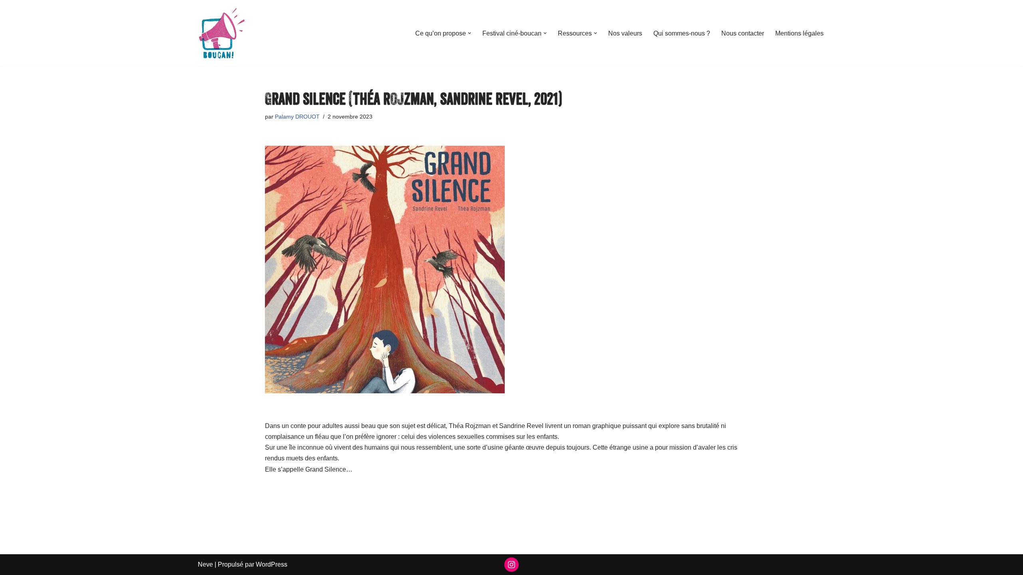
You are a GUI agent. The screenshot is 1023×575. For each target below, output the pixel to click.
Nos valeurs (625, 33)
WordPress (271, 564)
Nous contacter (742, 33)
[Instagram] (511, 564)
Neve (205, 564)
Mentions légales (799, 33)
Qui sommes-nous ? (681, 33)
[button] (469, 33)
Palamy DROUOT (297, 116)
